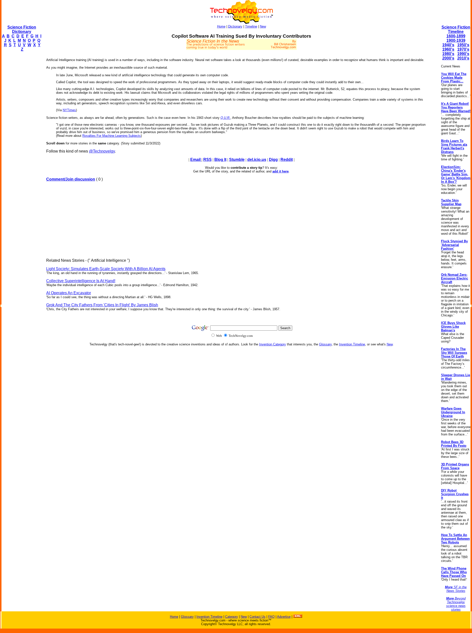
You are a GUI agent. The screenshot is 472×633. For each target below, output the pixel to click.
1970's (463, 49)
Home (221, 26)
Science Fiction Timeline (456, 29)
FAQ (271, 616)
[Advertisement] (21, 129)
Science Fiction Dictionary (21, 29)
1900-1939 (455, 40)
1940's (448, 45)
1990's (463, 54)
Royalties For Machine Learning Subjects (111, 136)
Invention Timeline (352, 344)
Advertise (284, 616)
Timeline (251, 26)
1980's (448, 54)
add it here (280, 171)
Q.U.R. (225, 118)
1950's (463, 45)
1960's (448, 49)
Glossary (325, 344)
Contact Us (258, 616)
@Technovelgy (102, 151)
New (263, 26)
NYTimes (69, 110)
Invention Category (272, 344)
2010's (463, 58)
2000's (448, 58)
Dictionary (235, 26)
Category (231, 616)
